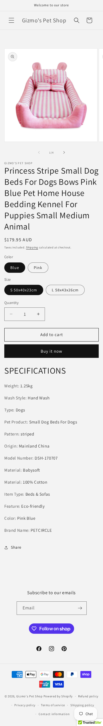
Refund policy (88, 696)
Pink (38, 267)
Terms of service (53, 705)
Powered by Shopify (58, 696)
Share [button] (16, 547)
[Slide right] (64, 152)
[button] (11, 20)
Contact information (54, 714)
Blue (14, 267)
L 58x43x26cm (65, 290)
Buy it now (51, 351)
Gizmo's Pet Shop (29, 696)
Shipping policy (82, 705)
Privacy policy (24, 705)
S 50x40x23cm (23, 290)
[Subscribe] (80, 608)
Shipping (32, 247)
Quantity (11, 302)
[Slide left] (39, 152)
